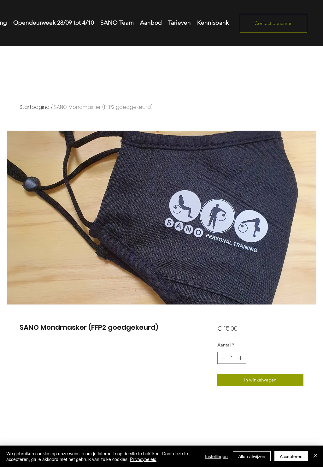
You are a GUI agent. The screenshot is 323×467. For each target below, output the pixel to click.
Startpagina (35, 107)
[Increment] (241, 358)
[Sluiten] (315, 456)
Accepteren (291, 456)
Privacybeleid (143, 459)
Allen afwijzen (251, 456)
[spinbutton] (231, 358)
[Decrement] (222, 358)
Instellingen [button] (216, 456)
